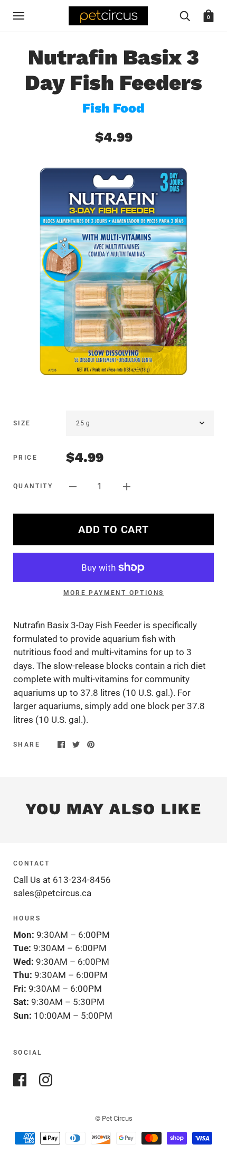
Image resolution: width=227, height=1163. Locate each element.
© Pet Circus (114, 1118)
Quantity (33, 486)
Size (22, 423)
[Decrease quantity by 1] (73, 486)
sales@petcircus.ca (52, 893)
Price (25, 457)
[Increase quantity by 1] (127, 486)
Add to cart (113, 529)
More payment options (113, 593)
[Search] (184, 15)
